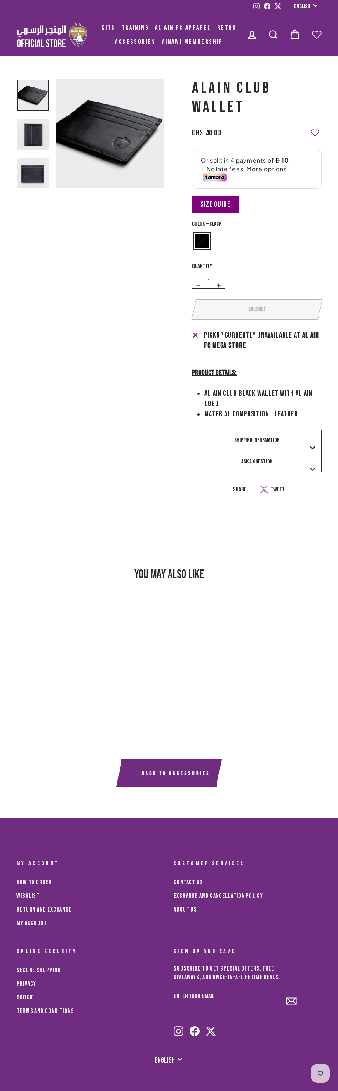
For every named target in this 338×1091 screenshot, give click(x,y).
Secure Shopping (38, 970)
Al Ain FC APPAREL (183, 28)
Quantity (202, 266)
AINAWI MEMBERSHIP (192, 42)
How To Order (34, 882)
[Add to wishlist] (315, 129)
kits (108, 28)
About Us (185, 910)
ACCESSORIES (135, 42)
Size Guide (215, 204)
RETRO (227, 28)
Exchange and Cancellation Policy (218, 896)
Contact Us (188, 882)
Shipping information (257, 440)
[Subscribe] (291, 997)
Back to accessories (174, 774)
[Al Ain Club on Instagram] (178, 1027)
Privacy (26, 984)
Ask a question (257, 461)
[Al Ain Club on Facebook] (195, 1027)
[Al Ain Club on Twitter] (211, 1027)
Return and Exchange (44, 910)
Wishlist (28, 896)
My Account (31, 923)
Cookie (25, 997)
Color (206, 223)
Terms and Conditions (45, 1011)
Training (135, 28)
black (202, 241)
